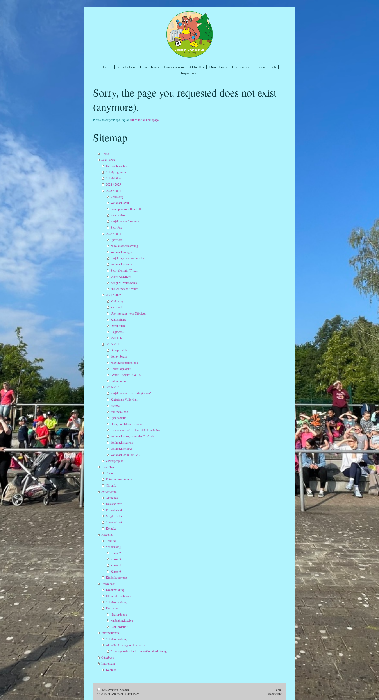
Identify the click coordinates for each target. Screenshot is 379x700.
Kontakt (111, 528)
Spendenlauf (118, 215)
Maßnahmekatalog (122, 620)
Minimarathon (119, 412)
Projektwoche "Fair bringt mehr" (131, 393)
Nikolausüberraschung (124, 246)
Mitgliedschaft (115, 516)
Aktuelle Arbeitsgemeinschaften (125, 645)
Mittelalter (117, 338)
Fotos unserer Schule (119, 479)
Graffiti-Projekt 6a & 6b (126, 375)
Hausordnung (119, 614)
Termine (111, 541)
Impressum (108, 663)
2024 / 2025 (113, 184)
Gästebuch (107, 657)
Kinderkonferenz (116, 577)
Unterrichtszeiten (116, 166)
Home (105, 154)
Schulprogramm (116, 172)
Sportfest (116, 227)
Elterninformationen (118, 596)
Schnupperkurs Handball (126, 209)
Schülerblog (113, 547)
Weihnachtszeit (120, 203)
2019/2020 (112, 387)
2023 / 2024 (113, 190)
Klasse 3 (116, 559)
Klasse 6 (116, 571)
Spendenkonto (114, 522)
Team (109, 473)
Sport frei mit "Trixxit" (125, 270)
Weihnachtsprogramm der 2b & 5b (132, 436)
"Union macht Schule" (124, 289)
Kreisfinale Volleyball (124, 399)
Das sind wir (114, 504)
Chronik (111, 485)
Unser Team (108, 467)
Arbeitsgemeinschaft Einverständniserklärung (139, 651)
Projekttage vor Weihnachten (128, 258)
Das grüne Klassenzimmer (127, 424)
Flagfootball (118, 332)
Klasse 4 (116, 565)
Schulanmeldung (116, 602)
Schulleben (108, 160)
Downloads (108, 584)
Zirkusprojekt (114, 461)
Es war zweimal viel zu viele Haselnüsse (136, 430)
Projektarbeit (114, 510)
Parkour (115, 405)
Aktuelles (112, 498)
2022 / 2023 (113, 233)
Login (278, 690)
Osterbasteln (118, 326)
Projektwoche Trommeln (126, 221)
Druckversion (110, 690)
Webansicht (275, 694)
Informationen (110, 633)
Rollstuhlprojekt (121, 369)
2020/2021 (112, 344)
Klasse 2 (116, 553)
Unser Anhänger (121, 276)
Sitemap (125, 690)
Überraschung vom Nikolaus (128, 313)
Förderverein (109, 491)
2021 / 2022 (113, 295)
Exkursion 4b (119, 381)
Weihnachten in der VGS (126, 455)
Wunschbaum (119, 356)
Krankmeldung (115, 590)
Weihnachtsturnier (122, 264)
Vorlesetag (117, 197)
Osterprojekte (119, 350)
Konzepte (112, 608)
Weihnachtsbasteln (122, 442)
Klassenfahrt (118, 319)
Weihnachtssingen (121, 252)
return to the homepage (144, 120)
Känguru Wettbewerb (124, 283)
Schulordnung (119, 627)
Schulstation (113, 178)
